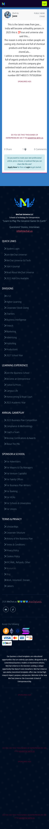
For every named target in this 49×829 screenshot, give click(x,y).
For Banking (12, 491)
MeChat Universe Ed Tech (18, 260)
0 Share (8, 149)
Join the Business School (17, 372)
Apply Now (12, 167)
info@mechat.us (24, 231)
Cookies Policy (13, 556)
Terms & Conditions (15, 544)
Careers (10, 586)
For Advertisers (13, 461)
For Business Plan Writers (18, 485)
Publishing (11, 343)
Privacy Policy (12, 550)
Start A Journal (13, 266)
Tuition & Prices (13, 384)
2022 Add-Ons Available (17, 278)
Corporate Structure (15, 532)
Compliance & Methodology (19, 426)
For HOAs (10, 497)
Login (44, 4)
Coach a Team (12, 432)
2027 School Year (14, 355)
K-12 (8, 296)
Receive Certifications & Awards (21, 438)
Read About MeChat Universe (20, 272)
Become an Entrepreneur (18, 378)
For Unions (11, 509)
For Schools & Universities (18, 503)
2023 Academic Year (16, 402)
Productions (12, 349)
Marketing (11, 331)
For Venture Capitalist (16, 473)
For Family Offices (14, 479)
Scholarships (12, 526)
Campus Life (12, 390)
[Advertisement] (24, 107)
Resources (11, 568)
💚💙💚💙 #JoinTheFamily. (29, 601)
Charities (10, 313)
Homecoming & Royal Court (19, 396)
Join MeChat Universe (16, 254)
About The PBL (13, 443)
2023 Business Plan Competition (21, 420)
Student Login (12, 248)
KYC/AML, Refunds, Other (18, 562)
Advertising (11, 337)
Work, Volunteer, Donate (18, 580)
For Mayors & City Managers (19, 467)
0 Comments (40, 149)
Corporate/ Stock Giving (17, 307)
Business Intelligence (16, 319)
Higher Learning (14, 301)
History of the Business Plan (19, 538)
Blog (8, 574)
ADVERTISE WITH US (35, 138)
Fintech (9, 325)
